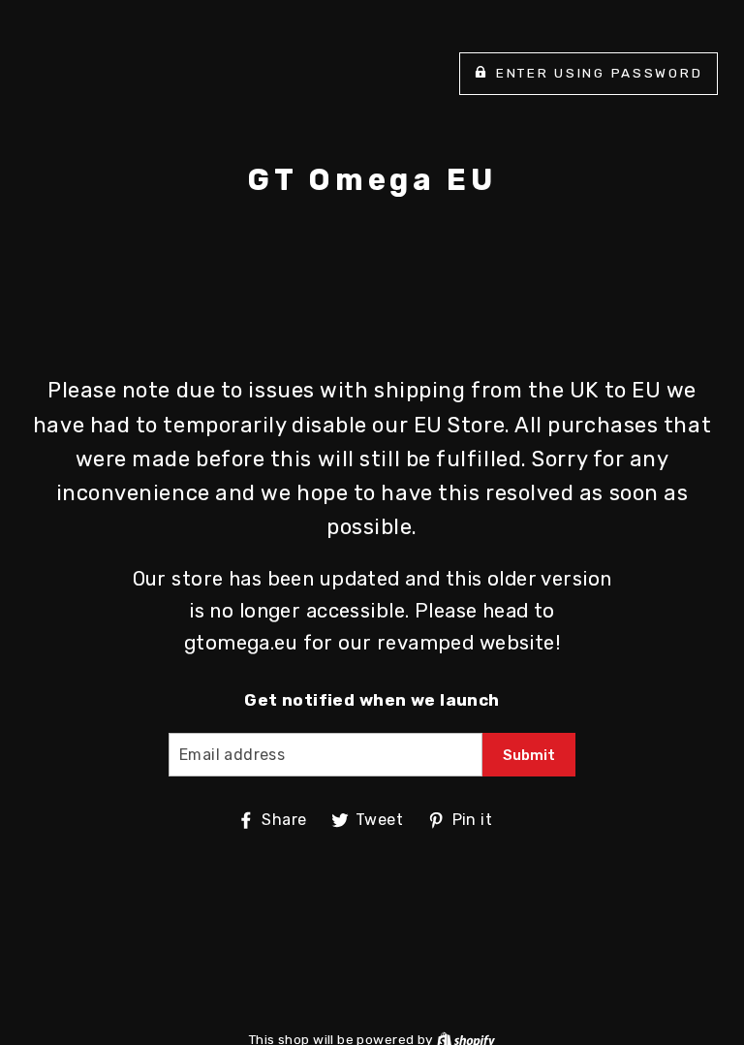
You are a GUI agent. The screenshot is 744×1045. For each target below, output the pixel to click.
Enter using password (599, 72)
